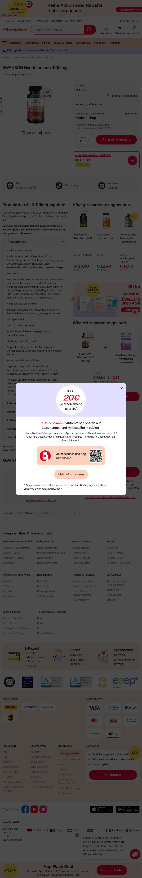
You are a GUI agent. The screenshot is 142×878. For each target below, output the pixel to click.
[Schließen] (121, 388)
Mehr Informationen (71, 474)
